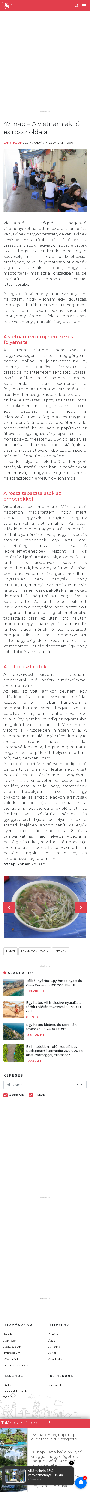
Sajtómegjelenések (15, 1365)
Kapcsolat (54, 1385)
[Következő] (81, 907)
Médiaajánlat (12, 1359)
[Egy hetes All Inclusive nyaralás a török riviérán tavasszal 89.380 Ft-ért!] (13, 1017)
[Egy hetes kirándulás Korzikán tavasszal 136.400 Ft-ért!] (13, 1039)
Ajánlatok (9, 1340)
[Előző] (9, 907)
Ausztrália (55, 1359)
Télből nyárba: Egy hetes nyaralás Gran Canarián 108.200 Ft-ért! (54, 983)
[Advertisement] (45, 64)
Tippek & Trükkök (15, 1391)
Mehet (79, 1084)
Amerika (54, 1346)
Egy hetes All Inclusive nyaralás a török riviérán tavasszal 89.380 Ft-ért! (54, 1007)
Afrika (52, 1352)
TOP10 (8, 1397)
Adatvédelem (12, 1346)
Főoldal (8, 1334)
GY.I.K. (7, 1385)
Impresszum (11, 1352)
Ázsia (52, 1340)
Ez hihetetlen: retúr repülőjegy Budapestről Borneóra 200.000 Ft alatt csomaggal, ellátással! (54, 1050)
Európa (53, 1334)
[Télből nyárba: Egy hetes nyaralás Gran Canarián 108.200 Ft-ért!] (13, 995)
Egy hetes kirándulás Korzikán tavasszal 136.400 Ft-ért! (51, 1027)
